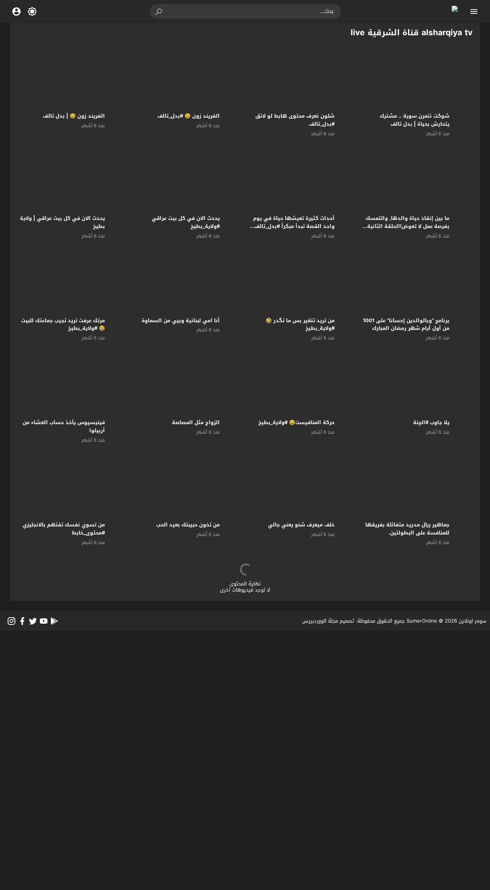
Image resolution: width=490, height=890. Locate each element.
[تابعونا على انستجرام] (11, 621)
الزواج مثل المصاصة (196, 422)
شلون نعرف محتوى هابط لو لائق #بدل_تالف (295, 120)
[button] (159, 11)
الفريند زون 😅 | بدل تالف (74, 116)
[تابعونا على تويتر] (33, 621)
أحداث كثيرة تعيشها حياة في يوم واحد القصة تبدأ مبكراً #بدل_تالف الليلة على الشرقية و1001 (294, 226)
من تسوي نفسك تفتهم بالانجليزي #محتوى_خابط (64, 529)
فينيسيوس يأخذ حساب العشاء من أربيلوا (64, 426)
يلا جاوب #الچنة (431, 422)
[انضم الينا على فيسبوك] (22, 621)
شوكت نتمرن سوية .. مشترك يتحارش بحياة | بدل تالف (414, 120)
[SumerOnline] (460, 121)
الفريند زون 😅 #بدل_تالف (188, 116)
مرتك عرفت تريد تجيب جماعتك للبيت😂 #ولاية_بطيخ (63, 324)
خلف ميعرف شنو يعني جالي (301, 524)
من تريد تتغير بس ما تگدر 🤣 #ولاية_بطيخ (300, 324)
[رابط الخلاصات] (54, 621)
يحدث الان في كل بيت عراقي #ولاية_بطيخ (186, 222)
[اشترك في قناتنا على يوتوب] (43, 621)
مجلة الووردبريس (320, 621)
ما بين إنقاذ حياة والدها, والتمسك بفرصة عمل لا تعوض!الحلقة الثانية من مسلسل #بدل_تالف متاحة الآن (407, 226)
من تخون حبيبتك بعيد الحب (188, 524)
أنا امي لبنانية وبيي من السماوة (181, 320)
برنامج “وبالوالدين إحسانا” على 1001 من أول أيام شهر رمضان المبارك (406, 324)
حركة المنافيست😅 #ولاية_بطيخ (296, 422)
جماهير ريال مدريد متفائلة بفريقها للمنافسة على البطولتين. (407, 529)
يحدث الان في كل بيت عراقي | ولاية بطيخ (62, 222)
